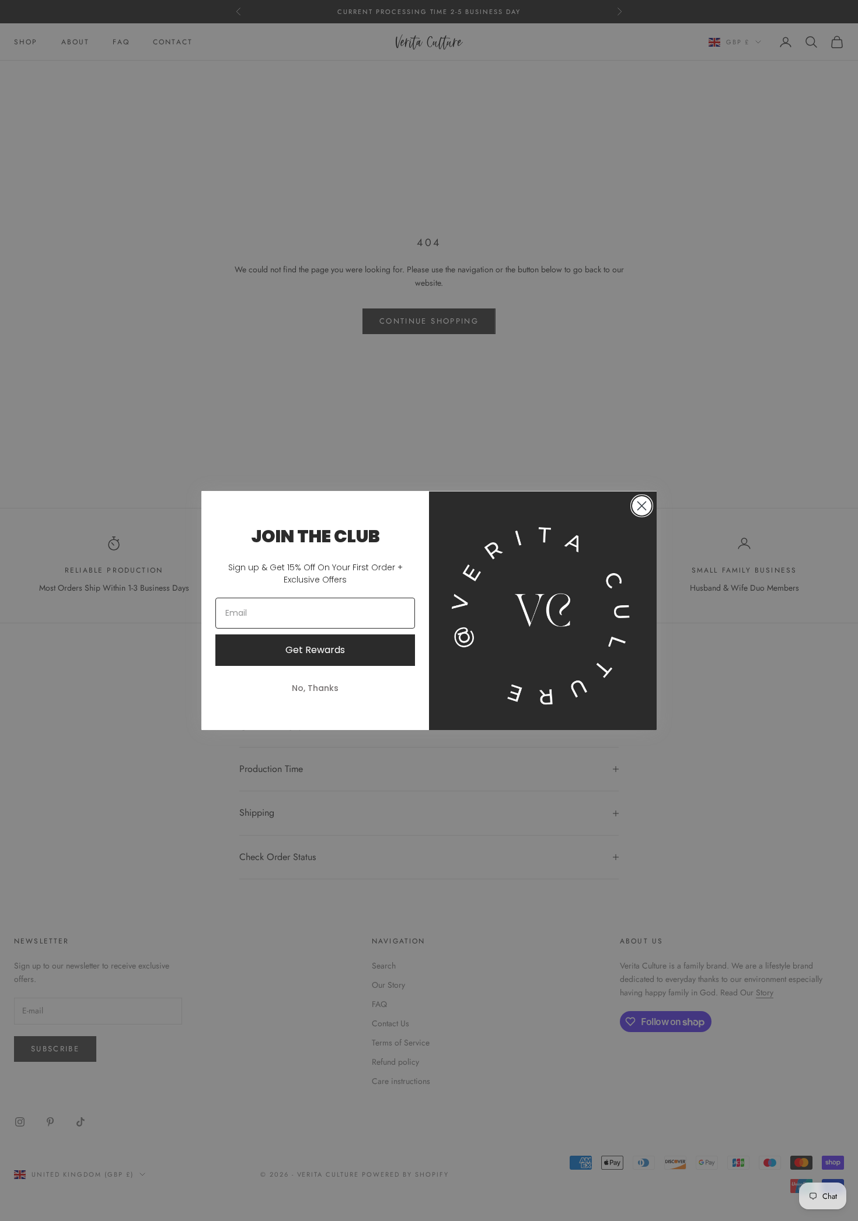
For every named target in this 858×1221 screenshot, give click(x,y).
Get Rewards (315, 650)
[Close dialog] (642, 506)
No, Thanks (315, 688)
